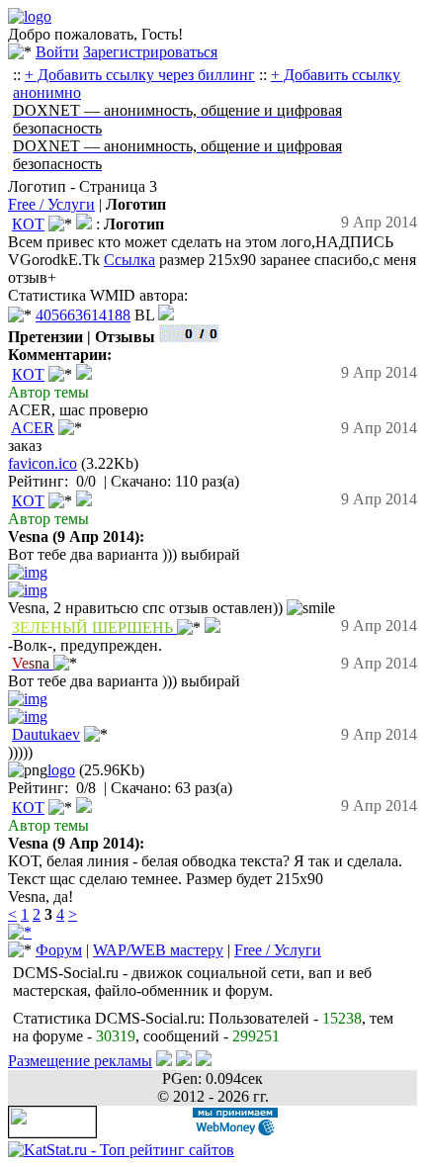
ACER (32, 427)
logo (61, 770)
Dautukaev (46, 734)
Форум (59, 950)
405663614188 (83, 315)
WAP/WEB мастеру (158, 950)
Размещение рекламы (80, 1060)
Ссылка (129, 259)
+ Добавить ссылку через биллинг (140, 74)
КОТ (28, 224)
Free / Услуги (51, 204)
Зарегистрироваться (150, 52)
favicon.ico (42, 463)
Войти (57, 52)
